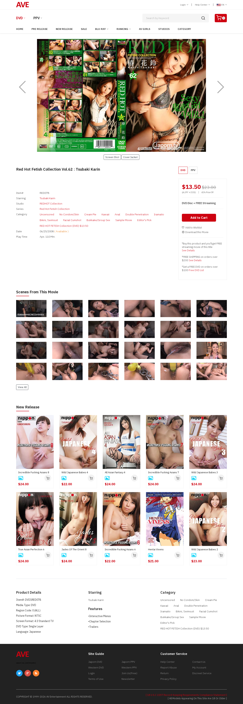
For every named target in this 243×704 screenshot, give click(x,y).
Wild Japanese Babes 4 (75, 472)
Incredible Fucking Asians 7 (163, 472)
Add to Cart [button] (198, 218)
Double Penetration (137, 214)
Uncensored (47, 214)
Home (19, 29)
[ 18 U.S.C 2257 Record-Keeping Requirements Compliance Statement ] (186, 695)
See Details (188, 250)
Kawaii (105, 214)
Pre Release (40, 29)
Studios (164, 29)
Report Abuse (168, 667)
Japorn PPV (128, 661)
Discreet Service (201, 673)
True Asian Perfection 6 (31, 549)
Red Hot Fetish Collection (55, 209)
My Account (199, 667)
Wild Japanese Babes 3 (204, 472)
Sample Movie (123, 220)
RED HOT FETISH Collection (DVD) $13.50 (64, 226)
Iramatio (159, 214)
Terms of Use (95, 679)
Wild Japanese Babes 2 (204, 549)
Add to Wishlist (193, 227)
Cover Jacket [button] (130, 157)
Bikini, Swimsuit (49, 220)
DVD (19, 18)
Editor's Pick (144, 220)
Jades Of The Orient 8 (74, 549)
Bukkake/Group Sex (98, 220)
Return (164, 673)
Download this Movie (196, 232)
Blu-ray (100, 29)
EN (223, 4)
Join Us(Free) (129, 673)
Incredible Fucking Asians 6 (120, 549)
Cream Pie (90, 214)
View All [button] (22, 387)
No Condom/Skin (69, 214)
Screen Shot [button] (112, 157)
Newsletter (128, 679)
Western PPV (129, 667)
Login (183, 4)
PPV (36, 18)
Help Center (201, 4)
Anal (117, 214)
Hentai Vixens (156, 549)
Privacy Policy (168, 679)
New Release (64, 29)
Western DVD (96, 667)
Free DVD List (196, 270)
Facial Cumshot (72, 220)
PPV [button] (193, 170)
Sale (84, 29)
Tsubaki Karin (47, 198)
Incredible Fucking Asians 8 (33, 472)
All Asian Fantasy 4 (115, 472)
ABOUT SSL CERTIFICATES (26, 663)
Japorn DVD (95, 661)
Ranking (122, 29)
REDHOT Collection (51, 203)
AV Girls (144, 29)
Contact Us (198, 661)
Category (184, 29)
